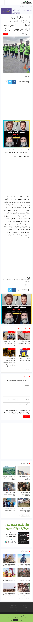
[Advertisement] (16, 102)
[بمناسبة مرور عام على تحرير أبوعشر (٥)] (9, 572)
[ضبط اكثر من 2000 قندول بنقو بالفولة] (9, 502)
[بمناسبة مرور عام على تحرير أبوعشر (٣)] (9, 587)
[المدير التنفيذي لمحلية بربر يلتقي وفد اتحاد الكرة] (9, 335)
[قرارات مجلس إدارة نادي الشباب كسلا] (24, 352)
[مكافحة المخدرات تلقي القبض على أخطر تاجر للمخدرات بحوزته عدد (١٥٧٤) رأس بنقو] (24, 502)
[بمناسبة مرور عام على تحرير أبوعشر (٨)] (24, 558)
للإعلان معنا (13, 605)
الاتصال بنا (24, 607)
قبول (15, 620)
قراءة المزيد (9, 620)
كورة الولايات (5, 33)
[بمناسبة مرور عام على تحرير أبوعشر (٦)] (24, 572)
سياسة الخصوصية (18, 610)
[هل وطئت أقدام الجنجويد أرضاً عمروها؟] (24, 486)
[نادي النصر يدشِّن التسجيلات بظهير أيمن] (24, 335)
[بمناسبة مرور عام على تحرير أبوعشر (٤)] (24, 587)
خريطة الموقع (13, 607)
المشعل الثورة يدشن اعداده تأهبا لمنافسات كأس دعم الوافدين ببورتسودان (18, 280)
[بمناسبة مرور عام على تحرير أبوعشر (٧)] (9, 558)
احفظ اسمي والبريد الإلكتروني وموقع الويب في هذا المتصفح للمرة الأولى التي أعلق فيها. (17, 412)
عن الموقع (24, 605)
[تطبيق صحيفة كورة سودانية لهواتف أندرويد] (17, 534)
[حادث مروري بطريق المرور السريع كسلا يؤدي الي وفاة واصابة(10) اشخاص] (9, 486)
